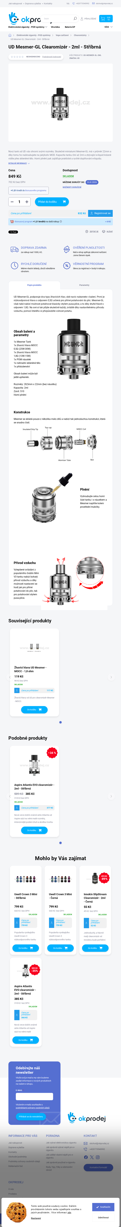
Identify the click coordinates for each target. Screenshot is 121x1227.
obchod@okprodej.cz (99, 1143)
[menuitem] (28, 27)
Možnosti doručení (72, 187)
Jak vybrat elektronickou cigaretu (61, 1143)
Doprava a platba (33, 3)
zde (69, 1212)
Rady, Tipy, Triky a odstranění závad (59, 1168)
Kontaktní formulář (98, 1167)
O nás (11, 1189)
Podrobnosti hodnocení (51, 57)
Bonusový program (24, 221)
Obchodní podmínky (17, 1157)
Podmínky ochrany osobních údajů (24, 1161)
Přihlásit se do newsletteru (31, 1116)
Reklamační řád (15, 1166)
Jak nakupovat (15, 3)
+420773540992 (97, 1149)
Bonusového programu (35, 190)
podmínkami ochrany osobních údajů (33, 1108)
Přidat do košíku (47, 201)
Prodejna (12, 1194)
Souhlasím (105, 1207)
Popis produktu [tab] (34, 285)
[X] (92, 1156)
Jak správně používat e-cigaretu (60, 1162)
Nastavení (36, 1218)
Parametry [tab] (84, 285)
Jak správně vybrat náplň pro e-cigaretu (60, 1148)
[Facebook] (86, 1156)
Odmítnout (103, 1217)
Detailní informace (17, 163)
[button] (60, 722)
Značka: (74, 58)
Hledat (75, 18)
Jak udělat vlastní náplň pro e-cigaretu (59, 1156)
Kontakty (48, 3)
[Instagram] (97, 1156)
